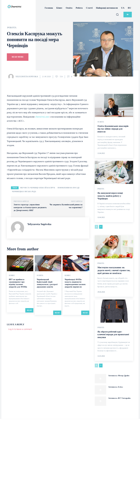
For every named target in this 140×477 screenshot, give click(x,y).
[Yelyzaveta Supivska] (11, 76)
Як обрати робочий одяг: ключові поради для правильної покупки (113, 335)
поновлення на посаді (68, 188)
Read (29, 310)
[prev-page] (96, 227)
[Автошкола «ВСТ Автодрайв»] (100, 401)
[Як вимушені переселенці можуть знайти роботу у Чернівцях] (114, 172)
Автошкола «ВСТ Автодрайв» (119, 398)
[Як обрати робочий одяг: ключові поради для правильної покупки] (114, 311)
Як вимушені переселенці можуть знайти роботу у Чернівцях (110, 196)
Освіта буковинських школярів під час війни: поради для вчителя (113, 129)
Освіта (40, 275)
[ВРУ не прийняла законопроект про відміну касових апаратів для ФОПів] (20, 263)
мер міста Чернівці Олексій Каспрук (37, 188)
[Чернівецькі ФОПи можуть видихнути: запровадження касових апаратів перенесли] (76, 263)
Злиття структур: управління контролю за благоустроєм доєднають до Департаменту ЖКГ (30, 207)
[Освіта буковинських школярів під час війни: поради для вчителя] (114, 105)
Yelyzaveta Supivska (26, 77)
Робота (11, 28)
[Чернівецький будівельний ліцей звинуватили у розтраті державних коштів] (48, 263)
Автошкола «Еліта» (115, 387)
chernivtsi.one (42, 116)
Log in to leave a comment (20, 329)
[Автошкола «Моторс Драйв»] (100, 378)
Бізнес (12, 275)
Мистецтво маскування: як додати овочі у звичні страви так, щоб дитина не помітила (113, 270)
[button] (117, 14)
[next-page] (101, 227)
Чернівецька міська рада (24, 192)
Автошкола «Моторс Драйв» (119, 376)
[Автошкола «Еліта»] (100, 390)
